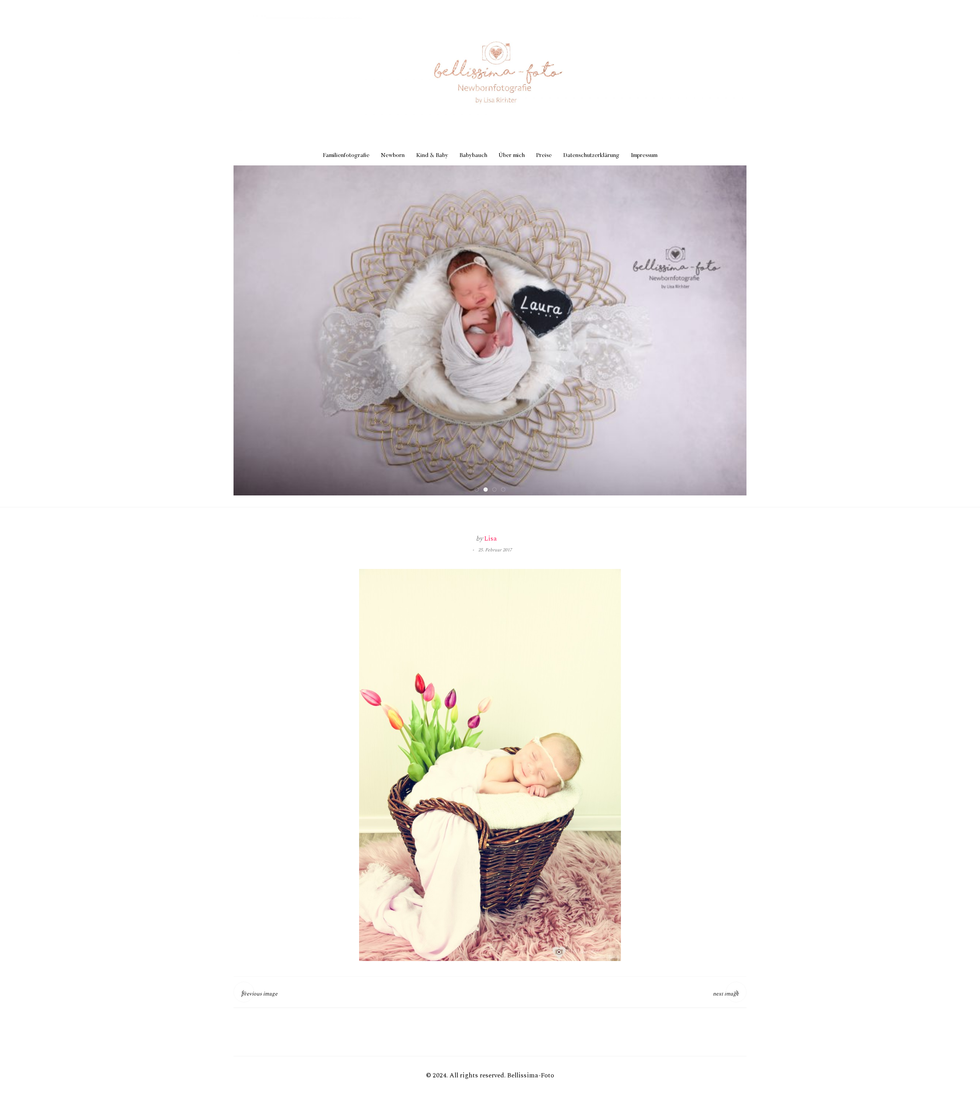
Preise (544, 156)
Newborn (393, 156)
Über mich (512, 156)
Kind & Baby (432, 156)
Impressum (644, 156)
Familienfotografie (346, 156)
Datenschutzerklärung (591, 156)
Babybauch (473, 156)
